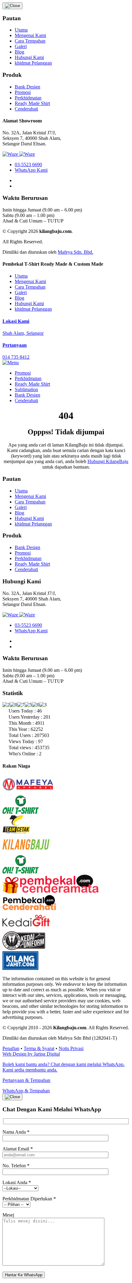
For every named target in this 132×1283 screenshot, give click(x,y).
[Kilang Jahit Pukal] (20, 968)
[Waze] (10, 154)
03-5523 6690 (28, 164)
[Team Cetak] (16, 832)
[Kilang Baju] (26, 852)
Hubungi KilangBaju (107, 461)
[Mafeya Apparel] (27, 792)
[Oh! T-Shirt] (20, 812)
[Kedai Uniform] (23, 948)
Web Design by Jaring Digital (31, 1054)
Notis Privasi (71, 1048)
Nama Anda (15, 1132)
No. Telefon (15, 1165)
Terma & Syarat (39, 1048)
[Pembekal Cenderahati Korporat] (29, 908)
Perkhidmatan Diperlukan (29, 1198)
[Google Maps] (27, 154)
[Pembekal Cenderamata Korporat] (50, 892)
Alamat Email (17, 1148)
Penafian (10, 1048)
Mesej (8, 1215)
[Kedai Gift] (26, 928)
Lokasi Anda (16, 1182)
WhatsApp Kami (31, 170)
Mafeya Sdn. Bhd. (75, 252)
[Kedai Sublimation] (20, 871)
